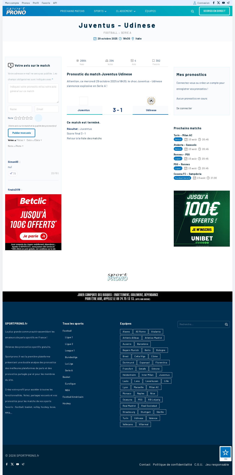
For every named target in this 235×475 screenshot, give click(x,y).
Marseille (138, 387)
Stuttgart (146, 411)
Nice (152, 393)
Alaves (126, 331)
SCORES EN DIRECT (214, 10)
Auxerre (127, 343)
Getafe (142, 368)
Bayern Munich (131, 350)
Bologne (160, 350)
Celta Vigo (140, 356)
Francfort (128, 368)
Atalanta (156, 331)
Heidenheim (129, 374)
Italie (139, 38)
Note (10, 117)
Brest (126, 356)
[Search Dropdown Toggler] (193, 11)
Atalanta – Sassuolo (185, 144)
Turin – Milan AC (183, 135)
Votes (12, 140)
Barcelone (142, 343)
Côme (154, 356)
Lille (166, 381)
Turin (126, 418)
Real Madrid (129, 405)
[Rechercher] (226, 324)
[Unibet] (202, 245)
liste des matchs (91, 138)
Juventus (97, 25)
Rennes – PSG (182, 154)
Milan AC (154, 387)
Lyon (125, 387)
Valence (153, 418)
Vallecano (128, 424)
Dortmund (128, 362)
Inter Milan (147, 374)
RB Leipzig (154, 399)
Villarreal (143, 424)
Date (30, 140)
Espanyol (145, 362)
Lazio (126, 381)
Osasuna (127, 399)
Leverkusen (152, 381)
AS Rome (141, 331)
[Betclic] (33, 249)
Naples (141, 393)
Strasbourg (129, 411)
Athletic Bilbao (131, 337)
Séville (160, 411)
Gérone (155, 368)
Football (111, 32)
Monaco (127, 393)
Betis (148, 350)
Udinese (140, 25)
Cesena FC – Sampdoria (188, 173)
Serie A (126, 32)
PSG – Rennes (182, 164)
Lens (137, 381)
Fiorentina (161, 362)
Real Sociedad (149, 405)
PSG (140, 399)
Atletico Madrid (153, 337)
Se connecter (184, 108)
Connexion (203, 2)
